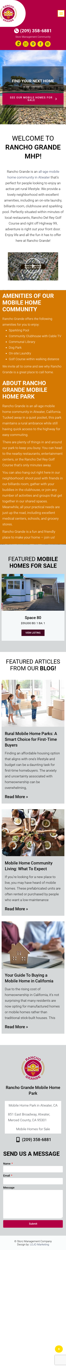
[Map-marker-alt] (33, 44)
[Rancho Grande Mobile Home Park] (13, 13)
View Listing (33, 632)
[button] (61, 13)
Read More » (16, 796)
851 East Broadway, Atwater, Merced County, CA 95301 (29, 1117)
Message (8, 1187)
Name (7, 1163)
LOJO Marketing (39, 1244)
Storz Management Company (34, 1241)
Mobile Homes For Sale (33, 562)
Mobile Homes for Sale (33, 1129)
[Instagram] (48, 44)
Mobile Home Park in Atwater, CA (33, 1105)
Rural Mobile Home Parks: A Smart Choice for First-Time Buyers (31, 739)
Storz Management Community (33, 36)
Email (7, 1175)
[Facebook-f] (40, 44)
